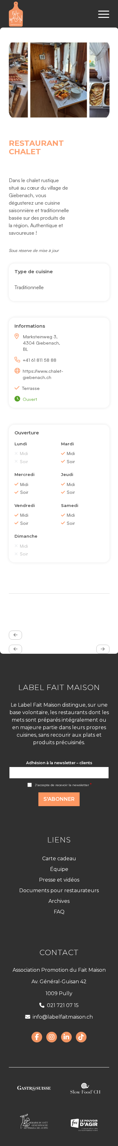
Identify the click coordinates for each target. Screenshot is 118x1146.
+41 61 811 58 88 (39, 360)
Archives (59, 901)
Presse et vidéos (59, 880)
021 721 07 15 (63, 1005)
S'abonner (59, 799)
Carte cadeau (59, 859)
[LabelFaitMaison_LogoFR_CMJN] (49, 14)
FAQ (59, 912)
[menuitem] (100, 14)
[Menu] (100, 14)
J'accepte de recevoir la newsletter (63, 785)
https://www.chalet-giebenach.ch (43, 374)
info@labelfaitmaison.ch (63, 1017)
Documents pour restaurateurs (59, 890)
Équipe (59, 869)
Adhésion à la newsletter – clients (59, 762)
